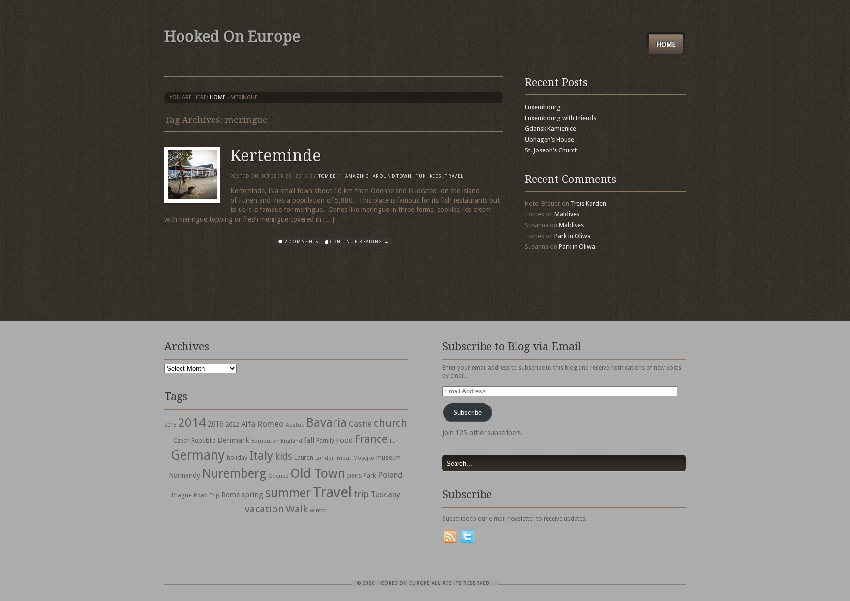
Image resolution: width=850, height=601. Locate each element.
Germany (198, 455)
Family (325, 440)
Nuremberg (234, 473)
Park (370, 475)
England (291, 441)
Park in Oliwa (572, 236)
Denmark (233, 440)
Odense (278, 476)
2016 (215, 424)
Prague (182, 495)
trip (361, 494)
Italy (261, 456)
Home (666, 44)
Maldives (566, 214)
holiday (237, 457)
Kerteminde (275, 156)
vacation (264, 509)
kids (283, 456)
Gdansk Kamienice (550, 128)
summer (288, 492)
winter (318, 510)
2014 (192, 422)
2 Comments (302, 242)
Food (344, 440)
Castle (360, 424)
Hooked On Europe (232, 36)
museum (388, 457)
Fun (420, 176)
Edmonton (265, 440)
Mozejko (363, 458)
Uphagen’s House (549, 139)
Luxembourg (543, 107)
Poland (390, 475)
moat (344, 457)
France (371, 438)
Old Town (317, 473)
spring (252, 494)
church (390, 423)
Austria (295, 425)
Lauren (303, 457)
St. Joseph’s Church (551, 150)
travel (454, 176)
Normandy (184, 475)
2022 (232, 424)
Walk (297, 509)
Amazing (357, 176)
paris (354, 475)
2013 (170, 424)
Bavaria (326, 423)
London (325, 458)
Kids (435, 176)
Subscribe (467, 412)
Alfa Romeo (262, 424)
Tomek (327, 176)
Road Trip (206, 495)
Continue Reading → (359, 242)
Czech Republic (194, 440)
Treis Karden (588, 203)
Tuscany (385, 494)
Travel (332, 492)
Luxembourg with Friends (560, 117)
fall (309, 440)
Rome (230, 495)
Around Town (392, 176)
